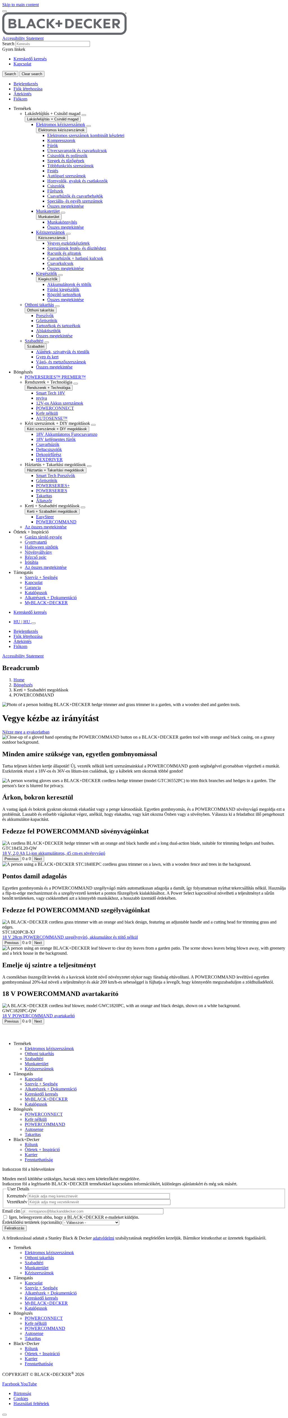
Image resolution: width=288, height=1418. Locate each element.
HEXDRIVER (49, 459)
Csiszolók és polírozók (67, 155)
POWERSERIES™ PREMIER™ (55, 377)
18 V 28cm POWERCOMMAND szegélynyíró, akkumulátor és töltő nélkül (70, 937)
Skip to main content (20, 4)
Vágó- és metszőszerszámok (61, 361)
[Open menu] (4, 11)
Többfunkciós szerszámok (70, 165)
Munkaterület (48, 211)
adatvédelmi (103, 1238)
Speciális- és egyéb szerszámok (75, 201)
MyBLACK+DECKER (46, 602)
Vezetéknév (17, 1201)
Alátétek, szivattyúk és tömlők (62, 351)
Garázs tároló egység (43, 537)
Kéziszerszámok (50, 232)
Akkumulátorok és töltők (69, 284)
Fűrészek (55, 191)
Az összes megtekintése (46, 526)
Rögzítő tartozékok (64, 294)
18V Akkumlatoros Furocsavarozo (66, 434)
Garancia (33, 587)
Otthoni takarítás (39, 304)
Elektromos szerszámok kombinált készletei (85, 135)
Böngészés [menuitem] (23, 372)
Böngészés (23, 684)
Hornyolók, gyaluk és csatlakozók (77, 180)
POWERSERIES (51, 490)
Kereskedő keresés (30, 58)
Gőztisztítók (46, 320)
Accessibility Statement (23, 38)
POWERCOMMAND (56, 521)
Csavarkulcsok (60, 263)
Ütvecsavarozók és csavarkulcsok (77, 150)
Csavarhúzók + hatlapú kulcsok (75, 258)
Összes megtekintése (65, 206)
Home (19, 679)
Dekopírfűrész (48, 454)
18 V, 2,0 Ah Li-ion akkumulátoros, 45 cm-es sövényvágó (53, 853)
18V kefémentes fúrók (56, 439)
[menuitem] (150, 238)
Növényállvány (38, 552)
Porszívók (45, 315)
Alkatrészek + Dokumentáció (51, 597)
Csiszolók (56, 186)
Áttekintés (23, 93)
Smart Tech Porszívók (55, 475)
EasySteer (45, 516)
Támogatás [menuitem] (23, 572)
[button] (26, 732)
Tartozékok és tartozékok (58, 325)
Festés (52, 170)
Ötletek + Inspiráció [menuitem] (31, 532)
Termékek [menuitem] (22, 108)
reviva (41, 398)
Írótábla (31, 562)
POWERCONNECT (55, 408)
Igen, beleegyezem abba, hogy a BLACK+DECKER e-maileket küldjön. (74, 1217)
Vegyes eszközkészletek (68, 243)
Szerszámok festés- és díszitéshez (76, 248)
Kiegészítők (46, 273)
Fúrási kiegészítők (63, 289)
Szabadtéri (34, 340)
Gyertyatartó (36, 542)
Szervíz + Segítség (41, 577)
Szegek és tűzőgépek (65, 160)
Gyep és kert (47, 356)
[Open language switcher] (33, 623)
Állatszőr (44, 500)
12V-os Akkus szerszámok (59, 403)
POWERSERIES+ (53, 485)
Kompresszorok (61, 140)
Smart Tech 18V (50, 393)
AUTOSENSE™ (52, 418)
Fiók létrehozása (28, 88)
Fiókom (20, 99)
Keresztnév (17, 1195)
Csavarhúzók (47, 444)
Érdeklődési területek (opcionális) (32, 1222)
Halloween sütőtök (41, 547)
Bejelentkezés (26, 83)
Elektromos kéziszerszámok (60, 124)
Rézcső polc (35, 557)
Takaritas (44, 495)
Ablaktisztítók (48, 330)
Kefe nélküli (47, 413)
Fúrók (52, 145)
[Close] (4, 1414)
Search (8, 43)
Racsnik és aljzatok (64, 253)
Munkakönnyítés (62, 222)
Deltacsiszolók (49, 449)
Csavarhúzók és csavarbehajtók (75, 196)
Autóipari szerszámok (66, 175)
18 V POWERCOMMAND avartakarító (38, 1015)
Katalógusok (36, 592)
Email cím (11, 1211)
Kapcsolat (22, 63)
